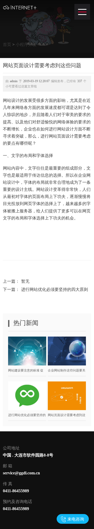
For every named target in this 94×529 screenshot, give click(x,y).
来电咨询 (75, 519)
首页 (7, 44)
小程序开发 (26, 44)
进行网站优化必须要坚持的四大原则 (54, 289)
